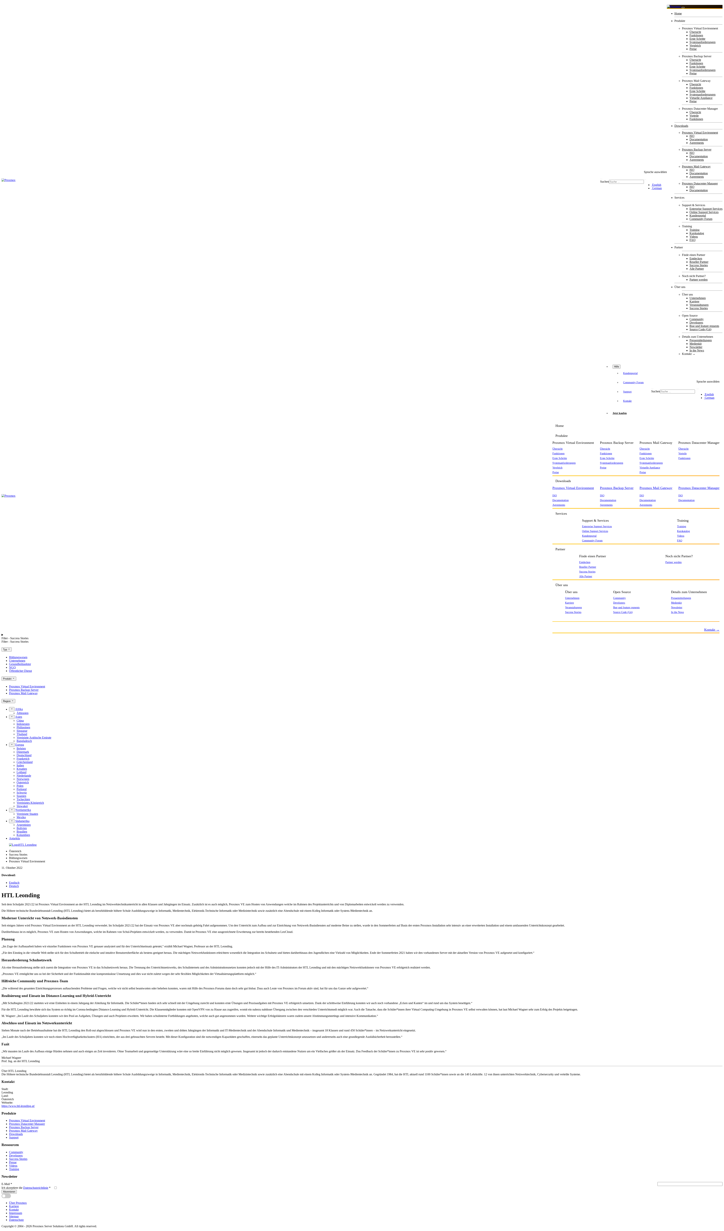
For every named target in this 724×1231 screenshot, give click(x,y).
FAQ (692, 240)
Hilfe (616, 366)
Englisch (14, 882)
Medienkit (695, 343)
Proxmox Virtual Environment (700, 132)
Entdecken (695, 258)
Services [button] (561, 513)
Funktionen (696, 35)
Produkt (7, 678)
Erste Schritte (697, 38)
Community (696, 319)
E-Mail (7, 1184)
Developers (696, 322)
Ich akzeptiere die (26, 1187)
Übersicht (695, 32)
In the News (696, 350)
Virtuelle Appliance (700, 98)
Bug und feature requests (704, 326)
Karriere (694, 301)
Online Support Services (704, 212)
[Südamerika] (12, 821)
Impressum (15, 1213)
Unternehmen (697, 298)
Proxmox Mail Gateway (696, 166)
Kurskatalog (696, 233)
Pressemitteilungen (700, 340)
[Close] (683, 7)
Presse (13, 1162)
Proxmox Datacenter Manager (700, 183)
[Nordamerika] (12, 810)
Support (627, 391)
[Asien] (12, 717)
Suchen (604, 181)
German (656, 188)
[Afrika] (12, 709)
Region (7, 701)
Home (678, 13)
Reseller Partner (698, 261)
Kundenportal (697, 215)
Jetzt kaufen (620, 413)
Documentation (698, 139)
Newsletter (695, 347)
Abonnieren (9, 1191)
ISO (691, 136)
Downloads (681, 125)
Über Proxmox (18, 1202)
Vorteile (694, 115)
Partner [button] (560, 549)
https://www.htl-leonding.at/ (18, 1106)
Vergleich (695, 45)
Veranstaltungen (699, 304)
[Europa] (12, 745)
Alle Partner (696, 268)
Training (694, 229)
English (656, 184)
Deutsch (14, 886)
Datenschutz (16, 1219)
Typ (5, 649)
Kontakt (627, 400)
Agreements (696, 142)
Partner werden (698, 279)
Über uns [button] (561, 585)
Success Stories (698, 265)
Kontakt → (688, 353)
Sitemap (14, 1216)
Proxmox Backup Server (696, 149)
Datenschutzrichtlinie (35, 1187)
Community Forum (700, 218)
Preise (693, 49)
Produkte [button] (561, 436)
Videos (693, 236)
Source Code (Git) (700, 329)
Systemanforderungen (702, 42)
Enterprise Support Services (705, 208)
